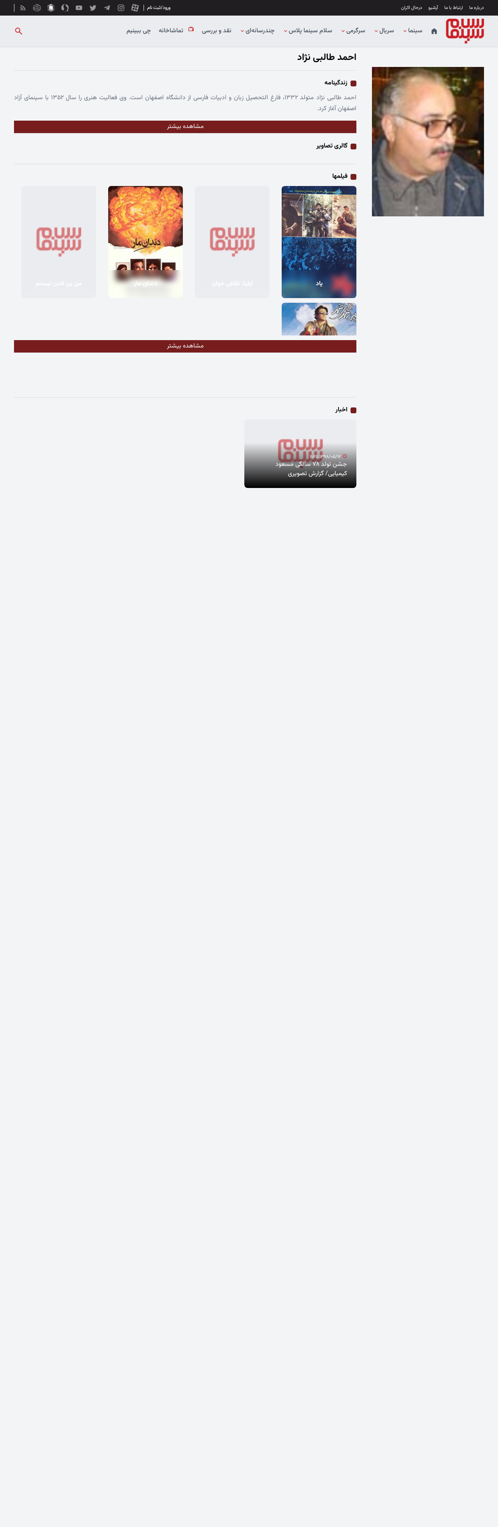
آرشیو (433, 7)
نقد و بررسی (216, 31)
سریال (386, 31)
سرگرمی (355, 31)
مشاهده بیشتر (185, 127)
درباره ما (476, 7)
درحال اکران (411, 7)
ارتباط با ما (453, 7)
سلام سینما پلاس (310, 31)
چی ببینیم (138, 31)
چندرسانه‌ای (260, 31)
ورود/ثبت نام (158, 8)
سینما (415, 31)
